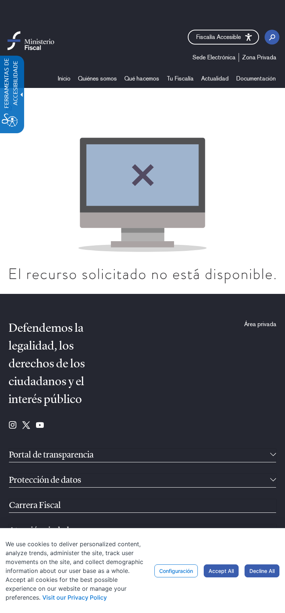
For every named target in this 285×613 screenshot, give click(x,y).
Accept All (221, 571)
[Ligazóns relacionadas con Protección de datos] (273, 480)
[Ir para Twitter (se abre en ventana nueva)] (26, 425)
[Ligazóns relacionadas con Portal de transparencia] (273, 455)
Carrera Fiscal (35, 505)
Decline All (262, 571)
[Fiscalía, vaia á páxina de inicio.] (31, 40)
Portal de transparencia (51, 455)
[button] (223, 37)
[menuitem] (64, 79)
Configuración (176, 571)
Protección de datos (45, 480)
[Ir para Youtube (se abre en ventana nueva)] (40, 425)
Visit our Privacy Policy (74, 597)
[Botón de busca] (272, 37)
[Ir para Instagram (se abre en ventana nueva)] (13, 425)
